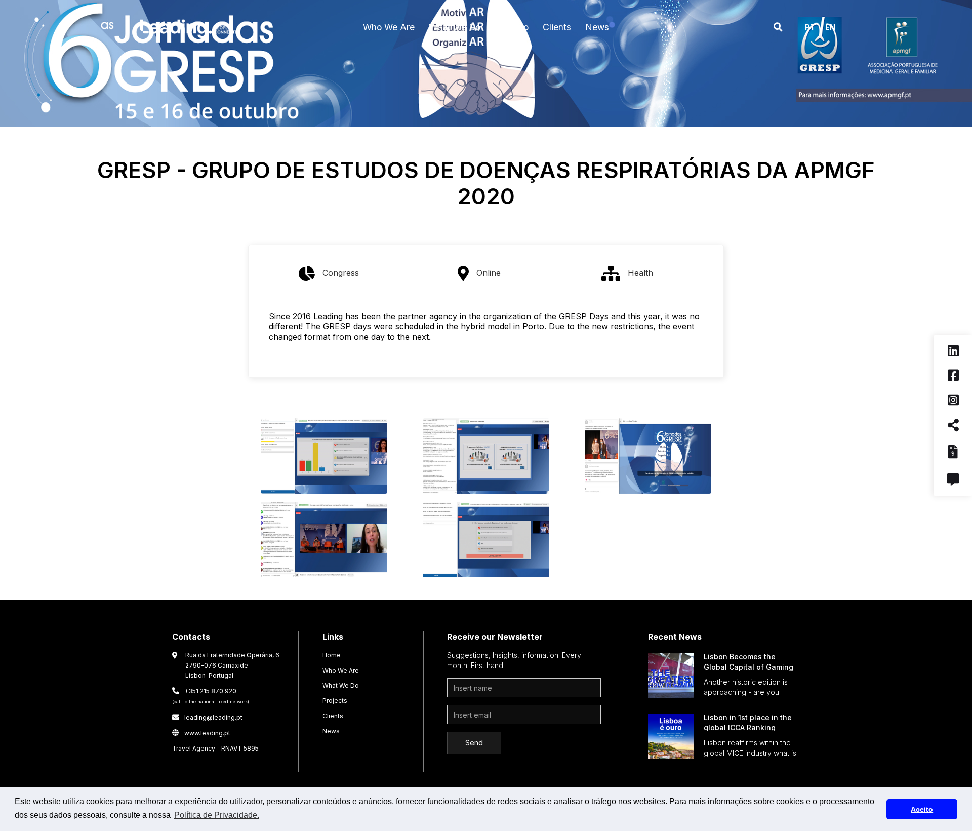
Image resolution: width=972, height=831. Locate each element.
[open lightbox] (324, 458)
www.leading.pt (201, 733)
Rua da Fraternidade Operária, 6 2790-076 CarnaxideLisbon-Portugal (232, 665)
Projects (334, 700)
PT (810, 27)
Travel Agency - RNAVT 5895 (215, 748)
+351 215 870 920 (210, 695)
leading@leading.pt (207, 717)
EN (830, 27)
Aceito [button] (922, 809)
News (331, 731)
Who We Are (340, 670)
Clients (332, 716)
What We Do (340, 685)
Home (331, 655)
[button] (389, 27)
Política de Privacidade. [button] (216, 815)
